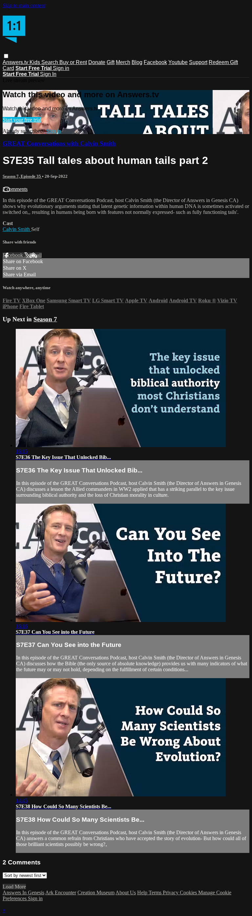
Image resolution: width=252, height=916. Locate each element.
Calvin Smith (17, 229)
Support (198, 62)
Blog (137, 62)
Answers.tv (16, 62)
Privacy (171, 892)
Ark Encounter (60, 892)
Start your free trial (22, 120)
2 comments (15, 189)
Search (50, 62)
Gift (111, 62)
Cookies (189, 892)
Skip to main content (24, 5)
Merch (123, 62)
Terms (156, 892)
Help (143, 892)
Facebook (155, 62)
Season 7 (45, 319)
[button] (6, 56)
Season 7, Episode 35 (22, 176)
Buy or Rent (73, 62)
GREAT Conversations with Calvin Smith (59, 143)
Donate (96, 62)
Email (36, 255)
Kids (35, 62)
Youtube (178, 62)
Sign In (48, 74)
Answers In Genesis (23, 892)
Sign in (61, 68)
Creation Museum (96, 892)
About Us (126, 892)
